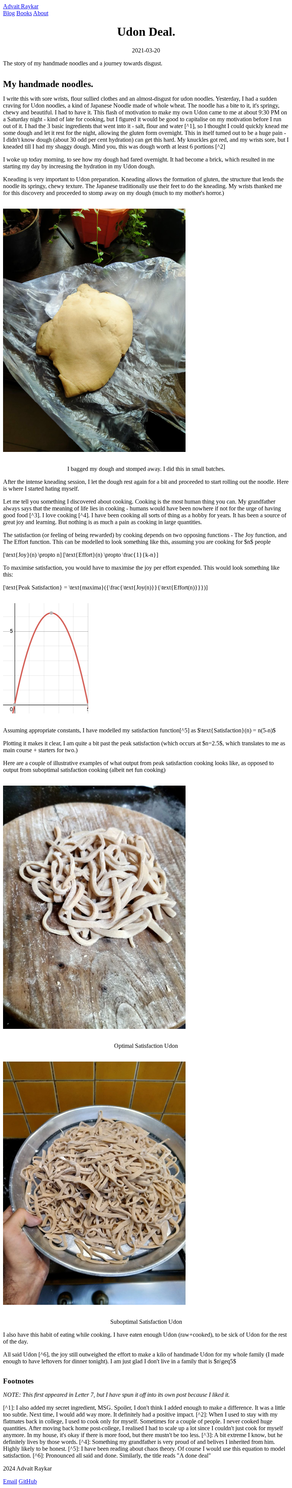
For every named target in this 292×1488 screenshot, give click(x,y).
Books (24, 13)
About (40, 13)
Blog (9, 13)
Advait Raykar (20, 6)
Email (10, 1481)
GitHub (28, 1481)
